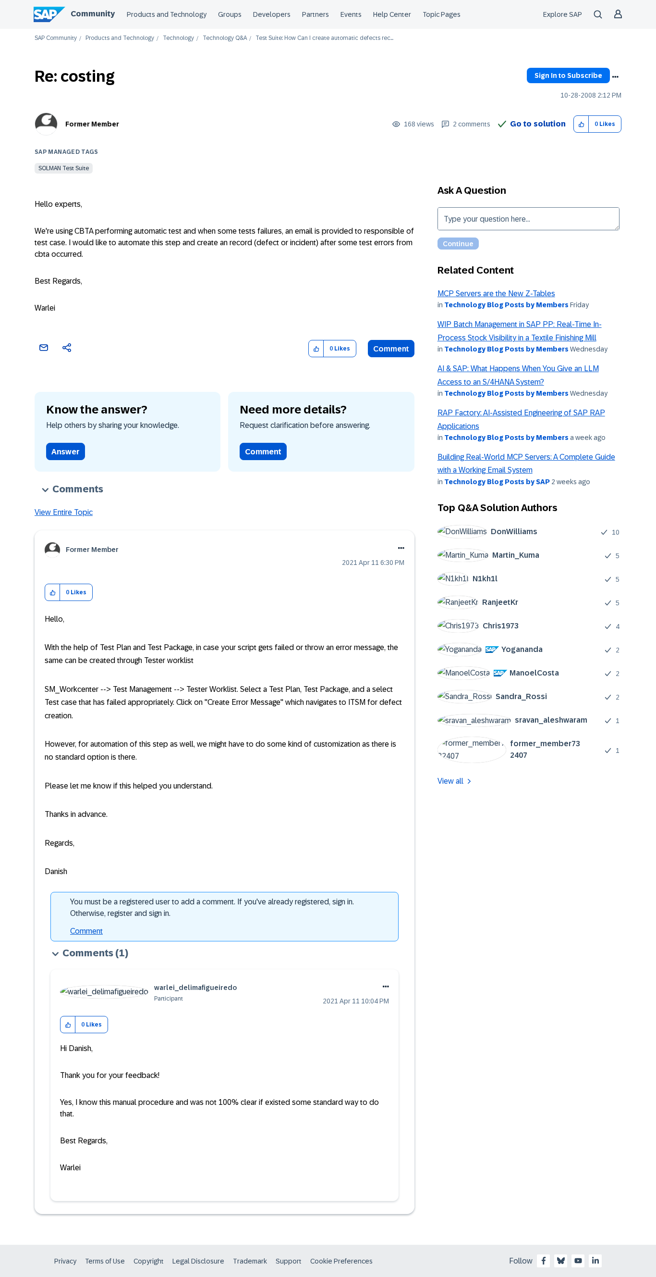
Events (351, 14)
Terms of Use (105, 1261)
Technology (178, 38)
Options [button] (615, 77)
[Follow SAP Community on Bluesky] (561, 1260)
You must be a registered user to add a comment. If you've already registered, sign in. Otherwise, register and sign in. (212, 907)
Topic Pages (442, 14)
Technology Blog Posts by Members (506, 305)
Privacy (65, 1261)
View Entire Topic (64, 512)
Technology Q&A (225, 38)
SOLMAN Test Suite (63, 168)
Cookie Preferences (341, 1261)
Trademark (250, 1261)
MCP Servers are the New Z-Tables (496, 293)
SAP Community (56, 38)
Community (93, 14)
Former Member (92, 124)
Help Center (392, 14)
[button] (581, 124)
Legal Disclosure (198, 1261)
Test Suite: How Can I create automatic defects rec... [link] (324, 38)
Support (289, 1261)
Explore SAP (562, 14)
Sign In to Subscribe (568, 75)
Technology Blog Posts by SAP (497, 482)
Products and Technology (167, 14)
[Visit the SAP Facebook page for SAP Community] (543, 1260)
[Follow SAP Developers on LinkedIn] (595, 1260)
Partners (315, 14)
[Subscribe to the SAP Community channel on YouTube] (578, 1260)
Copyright (149, 1261)
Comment (391, 349)
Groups (230, 14)
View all (450, 781)
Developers (272, 14)
